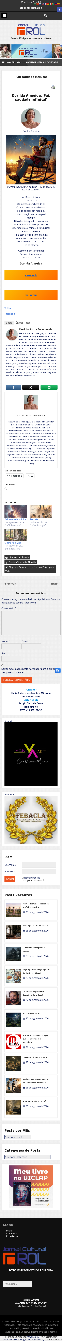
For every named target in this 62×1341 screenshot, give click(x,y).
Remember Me (32, 877)
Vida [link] (7, 571)
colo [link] (29, 567)
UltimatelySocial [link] (53, 1339)
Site (3, 653)
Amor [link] (22, 567)
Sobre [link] (9, 323)
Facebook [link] (31, 275)
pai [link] (50, 567)
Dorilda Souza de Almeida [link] (35, 329)
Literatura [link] (14, 557)
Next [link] (54, 583)
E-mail (25, 641)
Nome (5, 641)
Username (10, 864)
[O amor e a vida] (15, 535)
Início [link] (9, 1230)
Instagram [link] (31, 295)
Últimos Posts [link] (23, 323)
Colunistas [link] (12, 1233)
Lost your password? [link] (33, 880)
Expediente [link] (12, 1236)
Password (9, 871)
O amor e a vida (12, 542)
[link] (59, 9)
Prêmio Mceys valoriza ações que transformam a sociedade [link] (36, 1038)
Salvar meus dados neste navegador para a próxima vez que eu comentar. (29, 670)
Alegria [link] (12, 567)
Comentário (8, 608)
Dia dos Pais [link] (40, 567)
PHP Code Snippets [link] (15, 1336)
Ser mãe (34, 519)
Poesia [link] (25, 557)
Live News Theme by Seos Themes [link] (38, 1331)
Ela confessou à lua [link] (32, 1013)
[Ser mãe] (41, 511)
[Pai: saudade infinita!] (15, 511)
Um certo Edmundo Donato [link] (35, 1057)
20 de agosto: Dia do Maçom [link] (35, 926)
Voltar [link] (7, 308)
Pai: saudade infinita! (15, 519)
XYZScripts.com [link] (49, 1336)
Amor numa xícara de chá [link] (34, 1101)
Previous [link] (10, 583)
